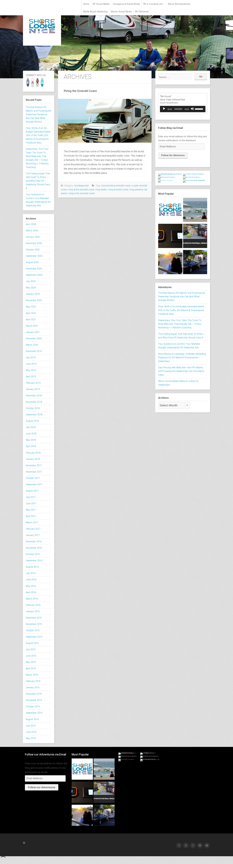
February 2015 (33, 681)
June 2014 (31, 732)
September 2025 (34, 256)
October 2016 (33, 554)
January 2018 (33, 459)
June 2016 (31, 579)
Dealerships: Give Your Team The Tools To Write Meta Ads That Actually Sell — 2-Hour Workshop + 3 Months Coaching (179, 324)
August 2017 (32, 491)
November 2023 (34, 300)
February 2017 (33, 529)
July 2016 (31, 573)
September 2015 (34, 636)
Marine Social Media (121, 11)
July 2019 (31, 357)
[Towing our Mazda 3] (195, 262)
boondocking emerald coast (116, 185)
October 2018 (33, 408)
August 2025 (32, 262)
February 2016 (33, 605)
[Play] (164, 108)
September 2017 (34, 484)
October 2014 (33, 706)
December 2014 (34, 694)
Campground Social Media (126, 3)
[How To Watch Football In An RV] (195, 236)
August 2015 (32, 643)
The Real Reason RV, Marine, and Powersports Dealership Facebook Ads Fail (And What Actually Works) (38, 114)
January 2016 (33, 611)
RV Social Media (101, 3)
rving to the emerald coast (81, 193)
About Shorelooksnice (179, 3)
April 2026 (31, 224)
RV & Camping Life (153, 3)
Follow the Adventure (173, 155)
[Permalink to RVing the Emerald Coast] (105, 121)
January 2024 (33, 294)
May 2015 (31, 662)
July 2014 (31, 725)
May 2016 (31, 586)
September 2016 (34, 560)
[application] (182, 109)
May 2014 (31, 738)
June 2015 (31, 655)
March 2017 (32, 522)
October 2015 (33, 630)
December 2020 (34, 338)
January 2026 (33, 237)
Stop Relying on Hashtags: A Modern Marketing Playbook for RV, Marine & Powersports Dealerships (182, 358)
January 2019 (33, 389)
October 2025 (33, 249)
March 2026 (32, 230)
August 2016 (32, 567)
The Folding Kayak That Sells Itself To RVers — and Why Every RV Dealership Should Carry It (38, 181)
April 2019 (31, 376)
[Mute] (192, 108)
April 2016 (31, 592)
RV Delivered (141, 11)
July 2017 (31, 497)
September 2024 (34, 275)
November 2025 (34, 243)
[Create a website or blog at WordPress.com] (24, 843)
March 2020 (32, 345)
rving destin (101, 189)
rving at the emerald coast (81, 189)
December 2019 (34, 351)
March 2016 (32, 598)
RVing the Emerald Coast (80, 91)
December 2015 (34, 617)
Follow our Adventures (41, 787)
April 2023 (31, 313)
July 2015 (31, 649)
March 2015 (32, 675)
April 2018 (31, 446)
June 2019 (31, 364)
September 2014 (34, 713)
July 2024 (31, 281)
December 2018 (34, 395)
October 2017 (33, 478)
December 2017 (34, 465)
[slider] (199, 109)
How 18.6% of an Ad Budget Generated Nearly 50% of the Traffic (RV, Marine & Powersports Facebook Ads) (38, 135)
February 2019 (33, 383)
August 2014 (32, 719)
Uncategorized (81, 185)
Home (86, 3)
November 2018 (34, 402)
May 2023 (31, 306)
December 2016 (34, 541)
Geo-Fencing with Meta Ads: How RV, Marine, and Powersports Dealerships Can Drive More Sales (181, 371)
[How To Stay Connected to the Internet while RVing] (170, 236)
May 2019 (31, 370)
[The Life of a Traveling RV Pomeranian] (170, 262)
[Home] (170, 210)
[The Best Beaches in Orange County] (195, 210)
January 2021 (33, 332)
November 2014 (34, 700)
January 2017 (33, 535)
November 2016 (34, 548)
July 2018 (31, 427)
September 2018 (34, 414)
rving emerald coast (118, 189)
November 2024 (34, 268)
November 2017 (34, 472)
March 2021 (32, 326)
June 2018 (31, 433)
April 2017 (31, 516)
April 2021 (31, 319)
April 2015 (31, 668)
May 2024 (31, 287)
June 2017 (31, 503)
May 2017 (31, 510)
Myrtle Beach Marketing (95, 11)
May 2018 (31, 440)
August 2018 (32, 421)
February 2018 (33, 452)
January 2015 (33, 687)
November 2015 (34, 624)
